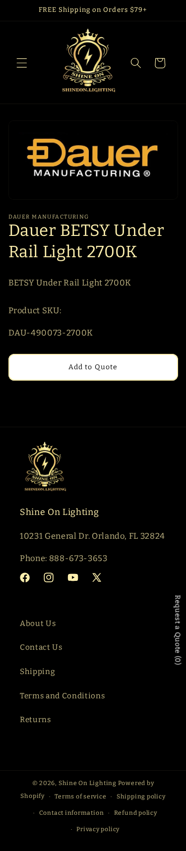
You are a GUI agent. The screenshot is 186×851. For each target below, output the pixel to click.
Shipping (37, 671)
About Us (38, 623)
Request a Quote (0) (178, 630)
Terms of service (80, 796)
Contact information (71, 812)
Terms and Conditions (62, 695)
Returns (35, 719)
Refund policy (135, 812)
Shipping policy (141, 796)
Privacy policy (98, 829)
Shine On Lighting (88, 783)
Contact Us (41, 647)
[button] (22, 63)
